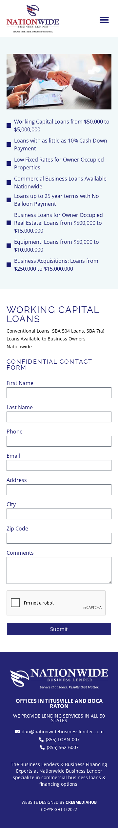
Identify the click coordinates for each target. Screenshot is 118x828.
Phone (15, 432)
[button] (104, 19)
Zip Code (17, 529)
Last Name (20, 408)
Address (17, 480)
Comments (20, 553)
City (11, 505)
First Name (20, 383)
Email (13, 456)
